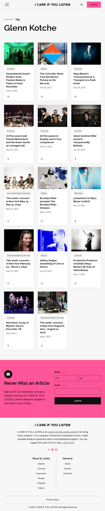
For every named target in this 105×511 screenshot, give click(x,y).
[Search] (82, 5)
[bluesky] (56, 450)
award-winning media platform (63, 432)
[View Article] (19, 72)
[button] (7, 4)
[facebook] (49, 450)
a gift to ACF (67, 442)
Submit (77, 401)
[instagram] (52, 450)
